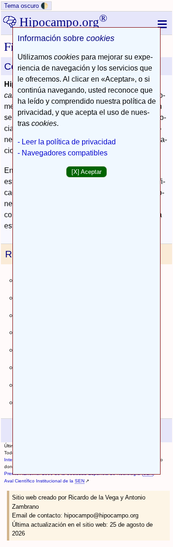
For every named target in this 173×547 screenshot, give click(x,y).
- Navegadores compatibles (62, 153)
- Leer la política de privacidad (67, 142)
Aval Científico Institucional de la (44, 480)
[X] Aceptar (86, 171)
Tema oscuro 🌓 (26, 5)
